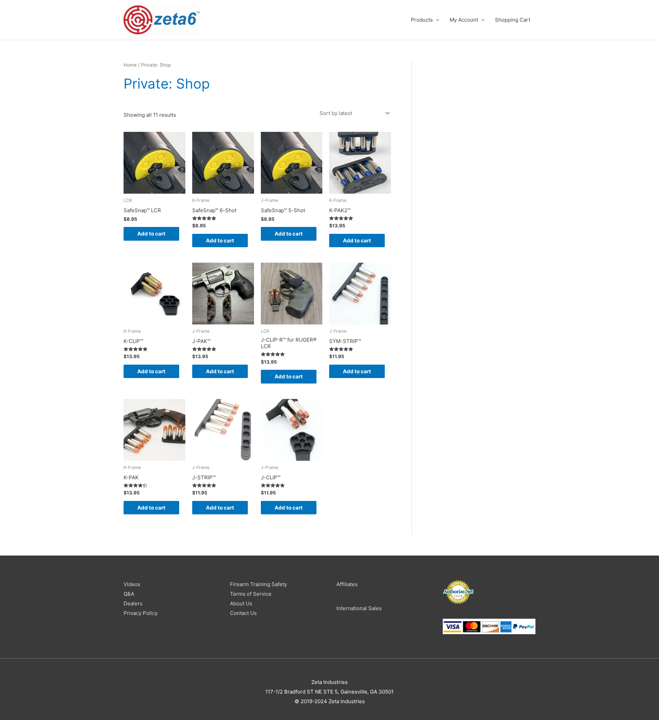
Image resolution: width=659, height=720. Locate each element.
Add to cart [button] (151, 233)
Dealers (133, 603)
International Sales (359, 608)
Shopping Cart (512, 19)
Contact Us (243, 613)
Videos (132, 584)
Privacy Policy (141, 613)
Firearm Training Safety (258, 584)
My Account (464, 19)
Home (130, 65)
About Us (241, 603)
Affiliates (347, 584)
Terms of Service (250, 594)
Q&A (129, 594)
